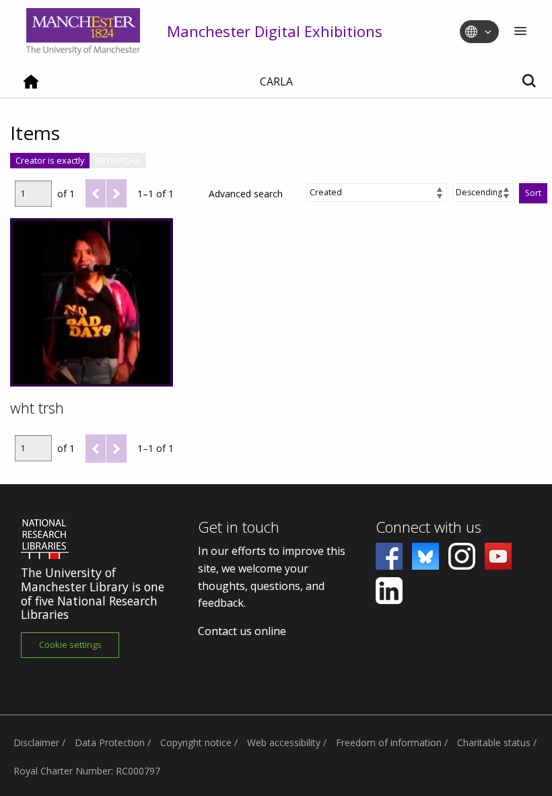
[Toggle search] (528, 82)
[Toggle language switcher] (488, 32)
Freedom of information (389, 742)
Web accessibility (283, 742)
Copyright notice (196, 742)
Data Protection (110, 742)
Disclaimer (36, 742)
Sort (533, 193)
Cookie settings (70, 644)
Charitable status (493, 742)
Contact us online (242, 631)
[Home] (31, 86)
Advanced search (246, 193)
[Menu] (520, 32)
